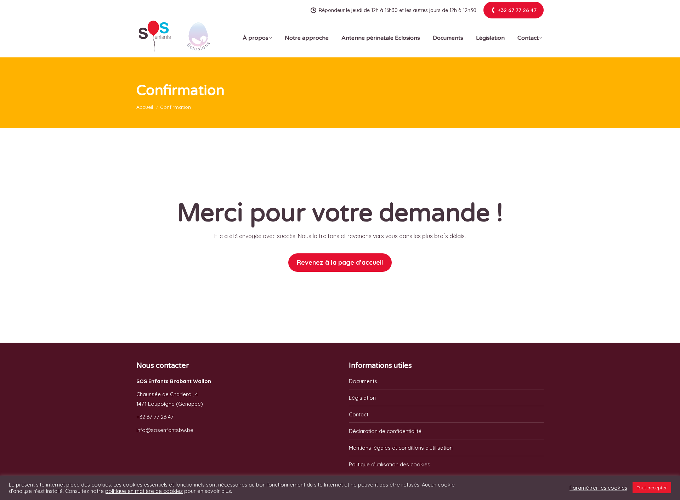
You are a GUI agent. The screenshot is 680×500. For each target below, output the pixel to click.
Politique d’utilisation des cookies (389, 464)
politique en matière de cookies (144, 491)
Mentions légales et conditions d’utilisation (401, 447)
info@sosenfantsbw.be (164, 430)
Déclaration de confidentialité (385, 431)
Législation (362, 397)
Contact (358, 414)
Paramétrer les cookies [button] (598, 488)
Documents (363, 381)
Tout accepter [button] (652, 487)
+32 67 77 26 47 (155, 417)
